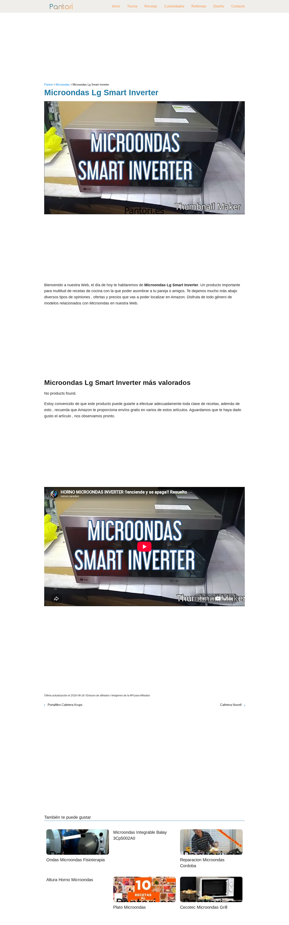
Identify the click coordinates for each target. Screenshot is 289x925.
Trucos (132, 6)
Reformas (198, 6)
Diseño (218, 6)
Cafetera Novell (230, 705)
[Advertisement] (144, 48)
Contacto (238, 6)
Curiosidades (174, 6)
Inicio (116, 6)
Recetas (150, 6)
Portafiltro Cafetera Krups (65, 705)
